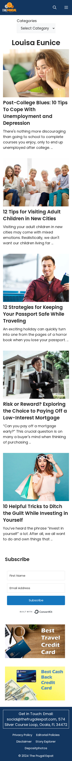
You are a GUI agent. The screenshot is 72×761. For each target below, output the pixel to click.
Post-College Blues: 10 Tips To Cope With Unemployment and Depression (35, 112)
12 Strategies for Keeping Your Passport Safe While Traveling (33, 314)
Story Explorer (46, 741)
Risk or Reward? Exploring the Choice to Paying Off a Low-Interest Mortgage (35, 411)
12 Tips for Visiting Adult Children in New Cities (32, 215)
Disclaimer (24, 741)
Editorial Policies (48, 735)
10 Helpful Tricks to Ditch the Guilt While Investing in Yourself (35, 513)
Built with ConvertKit (52, 611)
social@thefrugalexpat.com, (32, 719)
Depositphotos (36, 748)
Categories (27, 20)
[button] (54, 7)
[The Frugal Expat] (9, 7)
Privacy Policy (22, 735)
